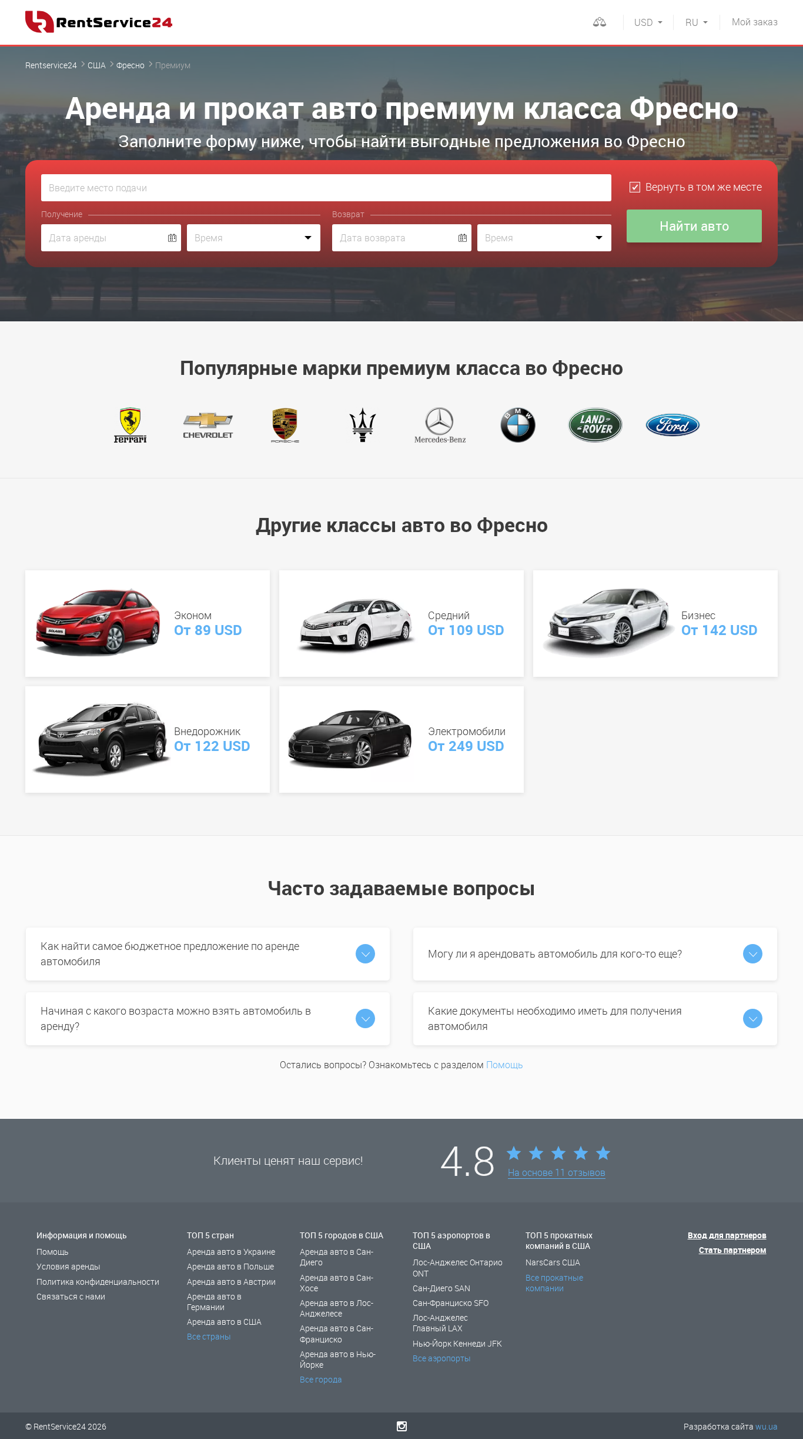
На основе (556, 1173)
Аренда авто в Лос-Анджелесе (336, 1308)
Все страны (209, 1336)
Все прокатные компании (554, 1283)
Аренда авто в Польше (230, 1266)
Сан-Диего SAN (441, 1288)
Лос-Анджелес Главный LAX (440, 1323)
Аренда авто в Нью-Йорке (338, 1359)
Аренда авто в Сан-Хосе (336, 1283)
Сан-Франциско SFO (451, 1302)
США (97, 65)
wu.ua (766, 1426)
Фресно (130, 65)
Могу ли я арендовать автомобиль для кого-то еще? (555, 953)
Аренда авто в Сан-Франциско (336, 1333)
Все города (321, 1379)
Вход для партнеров (727, 1235)
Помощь (504, 1064)
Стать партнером (733, 1249)
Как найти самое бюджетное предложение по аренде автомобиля (170, 953)
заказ (755, 21)
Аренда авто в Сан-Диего (336, 1257)
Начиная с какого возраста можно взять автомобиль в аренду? (176, 1018)
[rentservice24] (98, 22)
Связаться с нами (70, 1296)
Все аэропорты (442, 1358)
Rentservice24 (51, 65)
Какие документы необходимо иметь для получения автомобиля (555, 1018)
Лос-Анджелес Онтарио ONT (458, 1267)
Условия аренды (68, 1266)
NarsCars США (553, 1262)
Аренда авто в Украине (231, 1251)
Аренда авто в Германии (214, 1301)
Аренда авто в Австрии (231, 1281)
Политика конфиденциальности (97, 1281)
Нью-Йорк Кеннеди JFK (457, 1343)
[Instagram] (402, 1426)
